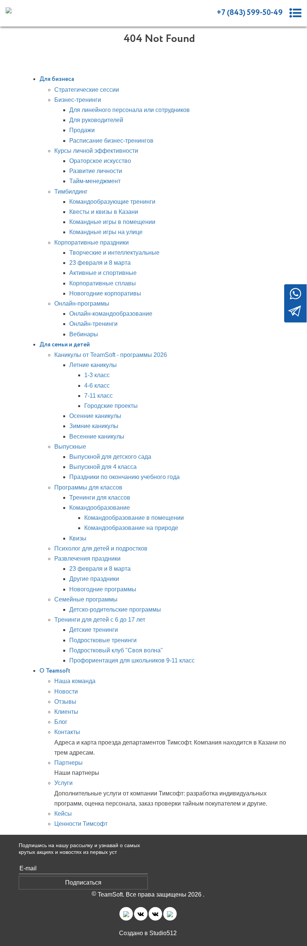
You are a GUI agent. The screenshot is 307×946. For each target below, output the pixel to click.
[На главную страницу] (40, 10)
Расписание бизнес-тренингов (111, 140)
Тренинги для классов (99, 497)
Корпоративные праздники (91, 242)
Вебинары (83, 334)
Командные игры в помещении (112, 222)
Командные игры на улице (106, 232)
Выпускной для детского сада (110, 457)
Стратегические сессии (86, 90)
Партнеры (68, 762)
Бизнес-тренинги (77, 100)
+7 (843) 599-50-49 (250, 12)
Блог (60, 722)
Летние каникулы (93, 365)
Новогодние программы (102, 589)
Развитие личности (95, 171)
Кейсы (63, 813)
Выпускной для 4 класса (103, 467)
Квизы (77, 538)
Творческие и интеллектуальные (114, 252)
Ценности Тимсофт (80, 824)
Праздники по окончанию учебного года (124, 477)
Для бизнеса (56, 79)
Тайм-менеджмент (95, 181)
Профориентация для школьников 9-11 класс (132, 660)
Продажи (82, 130)
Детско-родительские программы (115, 609)
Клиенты (66, 712)
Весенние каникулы (96, 436)
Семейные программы (86, 599)
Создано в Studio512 (148, 933)
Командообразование (99, 507)
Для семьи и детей (64, 344)
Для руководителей (96, 120)
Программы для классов (88, 487)
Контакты (67, 732)
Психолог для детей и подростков (101, 548)
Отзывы (65, 701)
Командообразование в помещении (134, 518)
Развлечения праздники (87, 558)
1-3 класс (97, 375)
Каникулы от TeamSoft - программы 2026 (110, 355)
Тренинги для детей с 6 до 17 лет (99, 619)
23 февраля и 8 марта (100, 263)
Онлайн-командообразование (110, 313)
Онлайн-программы (81, 303)
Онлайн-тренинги (93, 324)
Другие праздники (94, 579)
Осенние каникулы (95, 416)
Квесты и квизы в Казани (103, 212)
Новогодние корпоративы (105, 293)
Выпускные (70, 446)
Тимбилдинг (71, 191)
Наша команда (74, 681)
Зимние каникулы (93, 426)
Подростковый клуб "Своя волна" (116, 650)
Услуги (63, 783)
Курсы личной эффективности (96, 151)
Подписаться (83, 882)
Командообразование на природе (131, 528)
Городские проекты (111, 406)
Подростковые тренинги (103, 640)
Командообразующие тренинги (112, 201)
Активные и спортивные (103, 273)
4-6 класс (97, 385)
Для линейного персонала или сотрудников (129, 110)
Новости (66, 691)
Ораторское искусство (100, 161)
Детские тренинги (93, 630)
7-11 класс (98, 395)
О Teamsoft (54, 671)
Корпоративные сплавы (102, 283)
